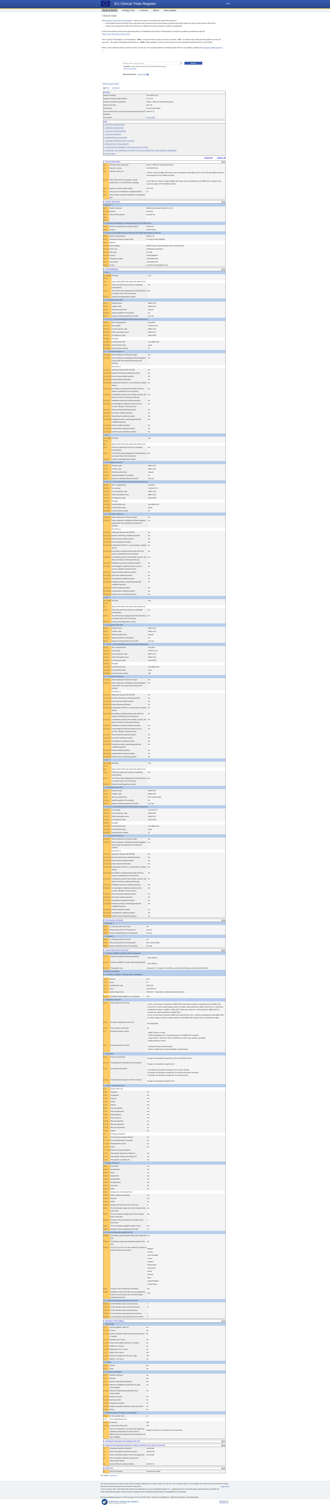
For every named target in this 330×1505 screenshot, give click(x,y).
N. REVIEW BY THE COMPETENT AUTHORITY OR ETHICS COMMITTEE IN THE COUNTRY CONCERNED (140, 151)
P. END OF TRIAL (109, 154)
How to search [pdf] (130, 69)
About (156, 10)
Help (227, 4)
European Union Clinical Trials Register (119, 21)
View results (150, 118)
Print (107, 88)
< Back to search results (110, 84)
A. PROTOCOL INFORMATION (114, 125)
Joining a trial (128, 10)
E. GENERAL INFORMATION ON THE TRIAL (119, 141)
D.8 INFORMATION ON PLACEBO (115, 138)
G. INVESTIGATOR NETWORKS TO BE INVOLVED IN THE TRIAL (126, 147)
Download (115, 88)
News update (170, 10)
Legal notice (225, 1486)
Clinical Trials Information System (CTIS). (116, 34)
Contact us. (114, 1475)
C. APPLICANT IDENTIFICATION (115, 131)
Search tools (142, 74)
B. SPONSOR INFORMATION (114, 128)
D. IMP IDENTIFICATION (112, 135)
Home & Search (109, 10)
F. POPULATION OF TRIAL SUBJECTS (116, 144)
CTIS (169, 1489)
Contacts (144, 10)
